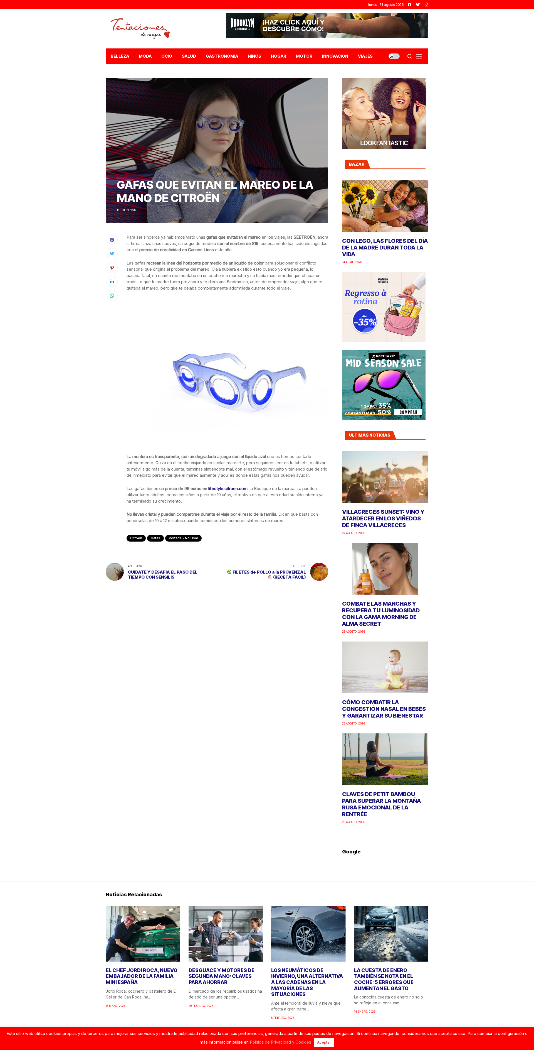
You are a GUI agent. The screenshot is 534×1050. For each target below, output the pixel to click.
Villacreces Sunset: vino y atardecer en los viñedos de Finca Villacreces (383, 518)
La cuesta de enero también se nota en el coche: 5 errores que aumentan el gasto (384, 979)
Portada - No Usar (183, 538)
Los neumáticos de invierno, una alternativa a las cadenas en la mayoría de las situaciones (307, 982)
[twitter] (418, 4)
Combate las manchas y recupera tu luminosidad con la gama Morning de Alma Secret (381, 613)
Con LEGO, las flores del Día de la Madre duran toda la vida (385, 248)
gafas (155, 538)
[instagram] (426, 4)
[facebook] (409, 4)
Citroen (136, 538)
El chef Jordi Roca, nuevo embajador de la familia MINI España (141, 976)
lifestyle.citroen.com (228, 488)
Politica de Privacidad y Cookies (280, 1042)
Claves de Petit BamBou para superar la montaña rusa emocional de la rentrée (381, 804)
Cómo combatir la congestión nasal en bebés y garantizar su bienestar (384, 709)
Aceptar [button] (324, 1042)
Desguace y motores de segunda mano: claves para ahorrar (221, 976)
